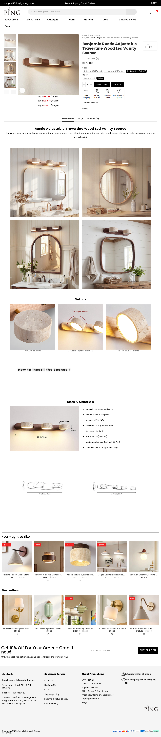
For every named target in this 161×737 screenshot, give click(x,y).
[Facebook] (4, 722)
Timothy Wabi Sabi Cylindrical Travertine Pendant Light (122, 575)
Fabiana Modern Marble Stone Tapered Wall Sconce (89, 575)
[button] (18, 3)
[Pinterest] (9, 722)
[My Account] (146, 12)
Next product (155, 36)
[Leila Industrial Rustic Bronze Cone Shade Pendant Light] (112, 610)
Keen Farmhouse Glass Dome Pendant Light (54, 628)
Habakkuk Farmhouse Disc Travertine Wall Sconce (25, 575)
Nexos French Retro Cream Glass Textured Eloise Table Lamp (29, 628)
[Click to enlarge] (22, 90)
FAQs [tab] (80, 118)
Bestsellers (10, 590)
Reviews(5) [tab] (93, 118)
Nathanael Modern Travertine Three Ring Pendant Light (59, 575)
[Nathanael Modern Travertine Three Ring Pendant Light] (49, 556)
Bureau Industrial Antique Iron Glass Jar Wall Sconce (89, 628)
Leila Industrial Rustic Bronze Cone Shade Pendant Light (122, 628)
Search (131, 12)
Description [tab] (68, 118)
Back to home (152, 36)
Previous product (149, 36)
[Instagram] (14, 722)
